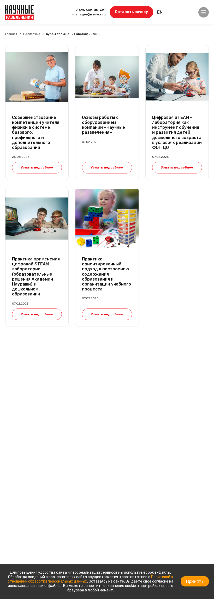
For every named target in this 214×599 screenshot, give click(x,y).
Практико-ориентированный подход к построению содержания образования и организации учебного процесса (106, 274)
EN (160, 12)
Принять (195, 581)
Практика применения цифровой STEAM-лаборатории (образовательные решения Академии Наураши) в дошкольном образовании (36, 276)
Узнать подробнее (37, 167)
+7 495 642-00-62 (89, 10)
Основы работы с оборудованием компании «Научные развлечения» (103, 125)
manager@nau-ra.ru (89, 14)
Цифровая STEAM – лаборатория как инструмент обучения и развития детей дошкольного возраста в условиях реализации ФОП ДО (177, 132)
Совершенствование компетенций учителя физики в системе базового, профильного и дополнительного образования (35, 132)
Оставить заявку (131, 12)
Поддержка (31, 34)
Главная (11, 34)
